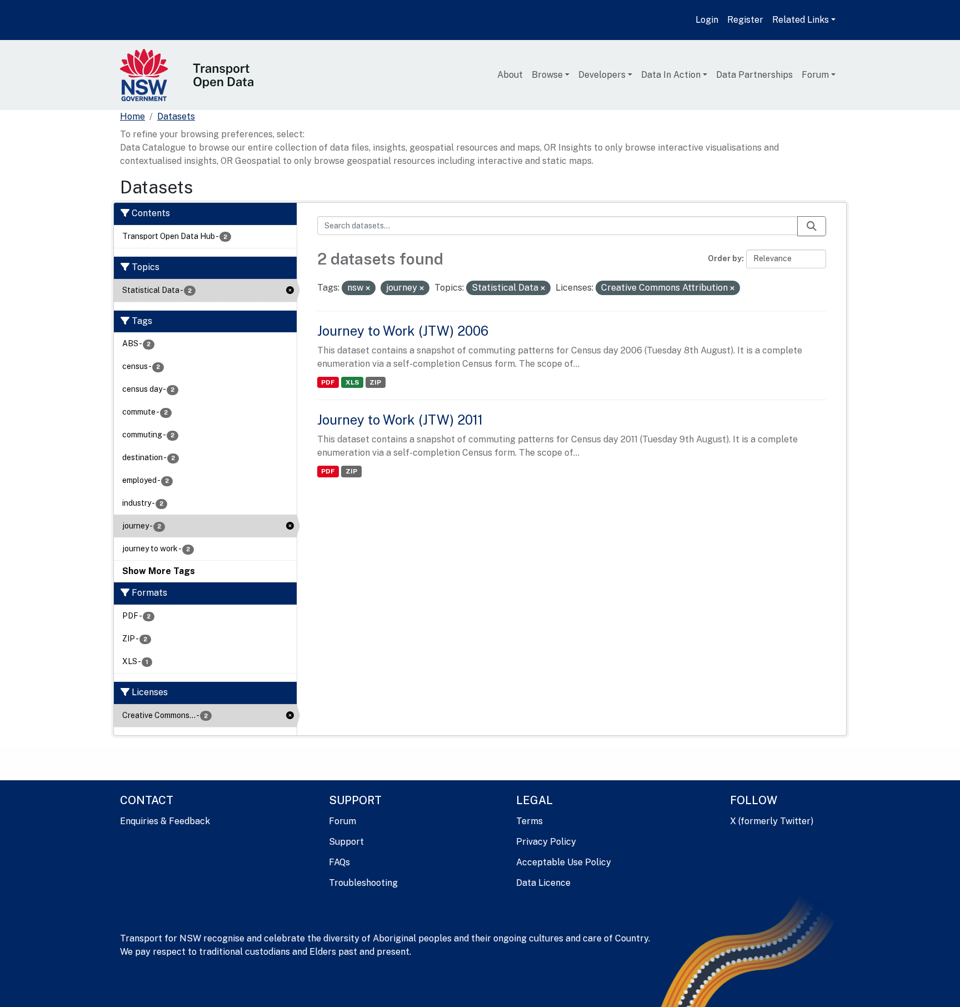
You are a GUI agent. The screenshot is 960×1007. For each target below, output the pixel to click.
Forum (815, 74)
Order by (725, 258)
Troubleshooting (363, 883)
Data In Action (671, 74)
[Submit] (811, 226)
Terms (529, 821)
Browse (547, 74)
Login (707, 19)
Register (745, 19)
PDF (327, 382)
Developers (602, 74)
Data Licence (543, 883)
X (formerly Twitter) (771, 821)
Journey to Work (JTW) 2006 (402, 330)
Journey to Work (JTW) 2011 (400, 419)
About (510, 74)
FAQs (339, 862)
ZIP (375, 382)
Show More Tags (158, 571)
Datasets (176, 116)
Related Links (800, 19)
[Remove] (368, 288)
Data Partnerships (754, 74)
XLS (352, 382)
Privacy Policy (546, 841)
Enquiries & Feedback (165, 821)
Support (346, 841)
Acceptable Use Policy (563, 862)
